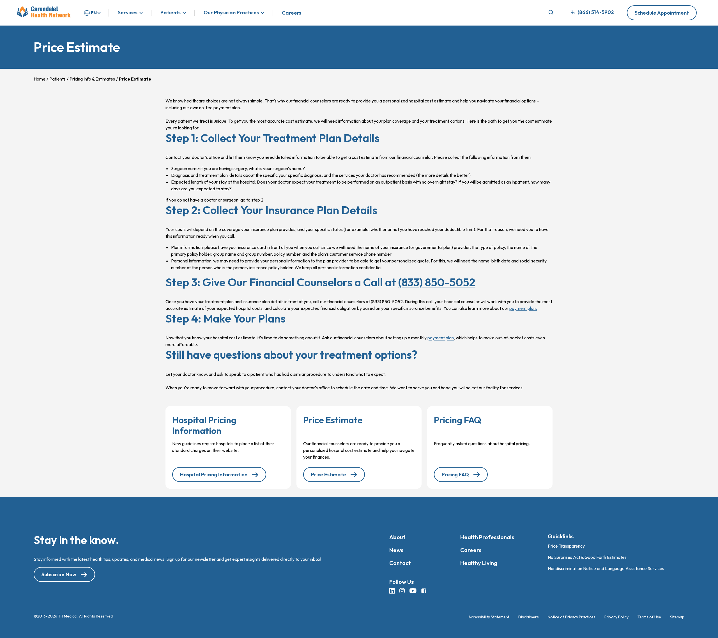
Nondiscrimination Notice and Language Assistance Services (606, 568)
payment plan (440, 337)
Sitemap (677, 616)
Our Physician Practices (231, 13)
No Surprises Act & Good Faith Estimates (587, 557)
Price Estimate (328, 474)
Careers (291, 13)
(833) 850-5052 (436, 282)
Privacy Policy (616, 616)
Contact (400, 562)
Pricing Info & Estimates (92, 79)
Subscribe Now (59, 574)
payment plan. (523, 308)
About (397, 537)
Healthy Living (478, 562)
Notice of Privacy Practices (571, 616)
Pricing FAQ (455, 474)
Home (39, 79)
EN (94, 12)
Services (127, 13)
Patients (170, 13)
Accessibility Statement (488, 616)
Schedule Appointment (662, 13)
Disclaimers (528, 616)
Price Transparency (566, 546)
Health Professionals (487, 537)
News (396, 550)
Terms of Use (649, 616)
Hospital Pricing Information (213, 474)
